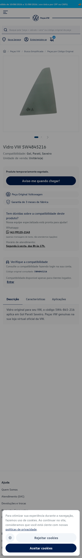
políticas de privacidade (21, 529)
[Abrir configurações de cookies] (10, 537)
